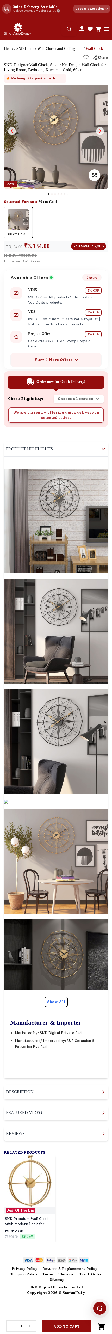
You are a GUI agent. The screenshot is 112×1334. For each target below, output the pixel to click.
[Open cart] (98, 29)
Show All (56, 1002)
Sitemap (57, 1279)
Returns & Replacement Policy (69, 1269)
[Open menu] (107, 29)
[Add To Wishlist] (86, 57)
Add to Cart (66, 1326)
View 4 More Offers (53, 360)
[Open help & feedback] (100, 1308)
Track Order (90, 1274)
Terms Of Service (58, 1274)
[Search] (69, 29)
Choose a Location (90, 8)
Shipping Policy (24, 1274)
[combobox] (69, 29)
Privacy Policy (25, 1269)
